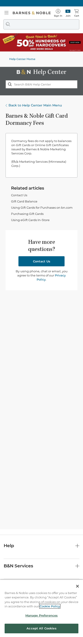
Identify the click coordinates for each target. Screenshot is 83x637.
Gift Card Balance (24, 201)
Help (9, 545)
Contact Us (19, 195)
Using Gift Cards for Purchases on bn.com (42, 207)
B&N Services (18, 566)
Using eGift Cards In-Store (30, 220)
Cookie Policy (50, 606)
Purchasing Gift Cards (27, 214)
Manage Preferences (41, 615)
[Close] (77, 586)
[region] (41, 608)
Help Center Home (22, 59)
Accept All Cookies (41, 628)
